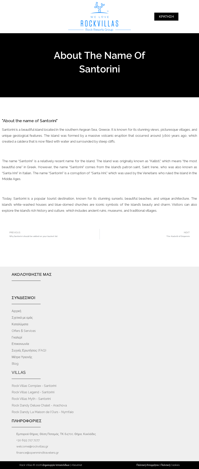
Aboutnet (76, 465)
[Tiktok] (41, 288)
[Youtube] (27, 288)
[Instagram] (20, 288)
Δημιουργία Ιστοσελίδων (56, 465)
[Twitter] (34, 288)
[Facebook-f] (13, 288)
